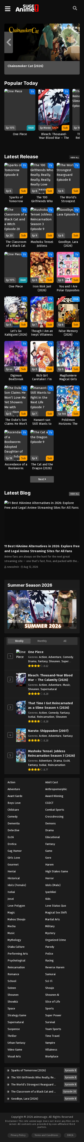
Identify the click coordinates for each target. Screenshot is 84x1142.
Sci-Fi (48, 981)
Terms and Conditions (46, 1135)
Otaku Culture (16, 946)
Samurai (50, 974)
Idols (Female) (17, 885)
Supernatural (48, 689)
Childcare (13, 809)
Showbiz (13, 1001)
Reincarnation (45, 716)
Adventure (54, 657)
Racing (49, 960)
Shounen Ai (52, 994)
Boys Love (14, 802)
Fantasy (42, 661)
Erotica (12, 844)
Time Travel (52, 1035)
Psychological (16, 960)
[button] (55, 28)
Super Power (53, 1015)
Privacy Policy (18, 1135)
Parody (49, 946)
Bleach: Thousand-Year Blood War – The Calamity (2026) (50, 677)
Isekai (31, 716)
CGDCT (49, 802)
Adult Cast (51, 782)
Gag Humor (15, 850)
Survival (50, 1022)
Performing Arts (18, 953)
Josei (11, 898)
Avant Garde (15, 796)
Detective (13, 830)
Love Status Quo (55, 905)
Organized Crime (55, 940)
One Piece (36, 652)
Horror (49, 878)
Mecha (12, 926)
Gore (48, 857)
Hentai (12, 871)
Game (48, 850)
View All (74, 157)
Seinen (12, 988)
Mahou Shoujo (16, 919)
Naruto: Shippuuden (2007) (48, 731)
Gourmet (13, 864)
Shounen (54, 661)
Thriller (12, 1035)
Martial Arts (52, 919)
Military (49, 926)
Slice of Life (52, 1001)
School (12, 981)
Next (41, 479)
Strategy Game (17, 1015)
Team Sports (53, 1029)
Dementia (14, 823)
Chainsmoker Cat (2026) (25, 66)
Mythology (14, 940)
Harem (49, 864)
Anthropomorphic (56, 789)
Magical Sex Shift (56, 912)
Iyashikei (50, 892)
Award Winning (54, 796)
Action (43, 657)
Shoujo (49, 988)
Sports (49, 1008)
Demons (50, 823)
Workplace (51, 1056)
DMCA (70, 1135)
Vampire (50, 1042)
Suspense (14, 1029)
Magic (11, 912)
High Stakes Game (56, 871)
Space (11, 1008)
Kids (48, 898)
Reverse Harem (54, 967)
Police (49, 953)
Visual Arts (14, 1056)
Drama (32, 661)
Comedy (68, 657)
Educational (52, 837)
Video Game (15, 1049)
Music (66, 684)
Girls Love (14, 857)
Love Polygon (16, 905)
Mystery (50, 933)
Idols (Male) (53, 885)
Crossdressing (54, 816)
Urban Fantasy (16, 1042)
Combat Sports (54, 809)
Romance (13, 974)
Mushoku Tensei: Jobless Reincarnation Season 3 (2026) (51, 753)
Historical (14, 878)
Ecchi (66, 760)
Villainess (51, 1049)
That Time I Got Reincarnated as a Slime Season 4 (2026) (50, 705)
